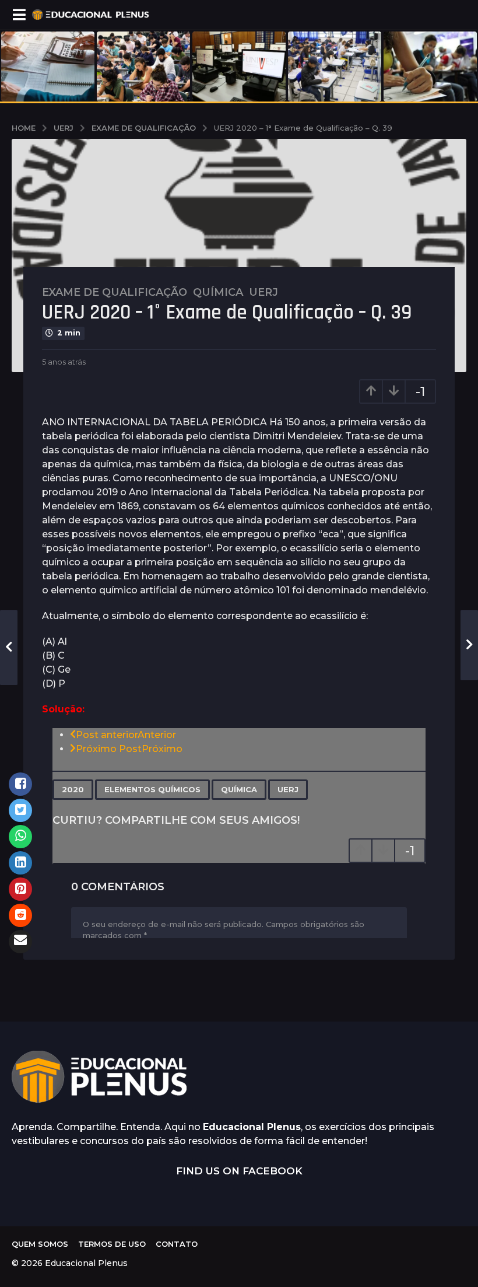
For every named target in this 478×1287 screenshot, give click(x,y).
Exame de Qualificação (114, 292)
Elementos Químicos (152, 789)
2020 (73, 789)
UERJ (287, 789)
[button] (19, 14)
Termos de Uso (112, 1243)
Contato (177, 1243)
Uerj (263, 292)
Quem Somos (40, 1243)
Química (218, 292)
